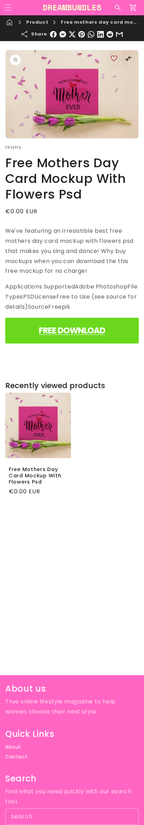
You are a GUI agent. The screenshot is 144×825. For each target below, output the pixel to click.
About (13, 746)
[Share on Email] (119, 34)
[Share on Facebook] (53, 34)
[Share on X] (72, 34)
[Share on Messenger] (63, 34)
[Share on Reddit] (110, 34)
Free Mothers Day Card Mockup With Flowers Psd (35, 475)
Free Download (72, 330)
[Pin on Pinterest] (82, 34)
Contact (16, 756)
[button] (8, 7)
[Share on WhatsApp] (91, 34)
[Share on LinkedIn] (100, 34)
